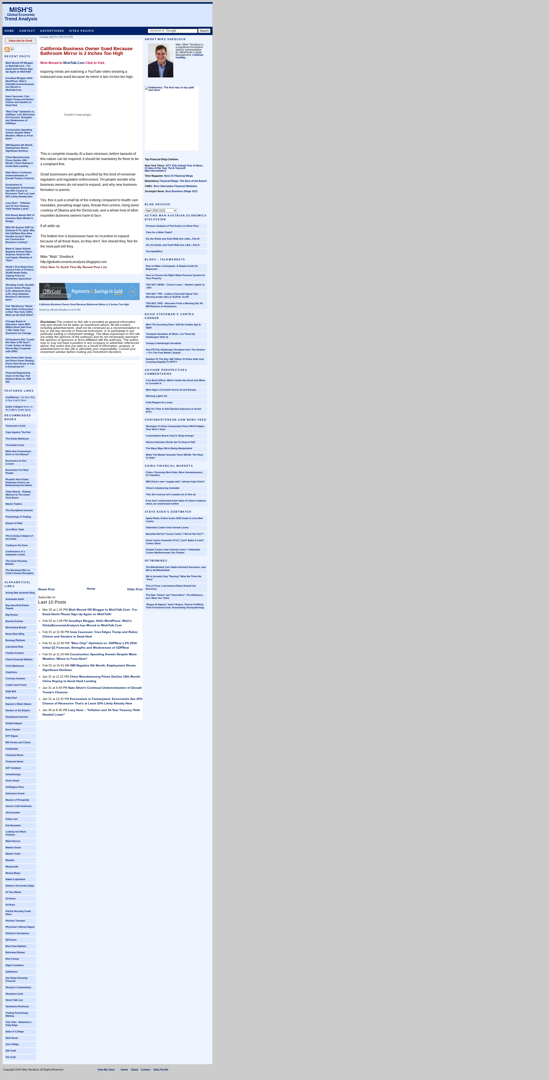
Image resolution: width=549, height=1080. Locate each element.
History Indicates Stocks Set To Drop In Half (170, 442)
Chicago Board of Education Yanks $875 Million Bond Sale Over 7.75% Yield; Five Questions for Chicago (18, 327)
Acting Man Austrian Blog (20, 592)
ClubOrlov (11, 672)
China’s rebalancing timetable (162, 488)
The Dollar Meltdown (17, 438)
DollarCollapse (14, 723)
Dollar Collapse (14, 406)
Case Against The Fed (18, 432)
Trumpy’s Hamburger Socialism (163, 343)
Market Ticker (13, 853)
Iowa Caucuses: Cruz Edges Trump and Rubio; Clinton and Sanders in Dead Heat (20, 100)
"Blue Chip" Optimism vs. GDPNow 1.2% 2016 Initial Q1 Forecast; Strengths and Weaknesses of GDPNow (20, 117)
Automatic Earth (15, 599)
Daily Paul (11, 697)
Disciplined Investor (17, 717)
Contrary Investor (15, 678)
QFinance (11, 939)
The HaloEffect (154, 251)
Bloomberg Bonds (16, 627)
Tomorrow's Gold (15, 425)
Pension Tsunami (15, 920)
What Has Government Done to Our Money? (18, 453)
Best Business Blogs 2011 (182, 191)
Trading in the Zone (17, 545)
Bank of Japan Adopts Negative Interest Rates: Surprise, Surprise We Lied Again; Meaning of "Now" (19, 254)
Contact (27, 30)
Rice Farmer (12, 959)
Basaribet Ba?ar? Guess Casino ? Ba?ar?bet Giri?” (175, 534)
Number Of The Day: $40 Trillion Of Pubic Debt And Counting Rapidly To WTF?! (175, 360)
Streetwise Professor (17, 1006)
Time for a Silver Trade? (159, 232)
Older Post (135, 589)
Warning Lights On (156, 396)
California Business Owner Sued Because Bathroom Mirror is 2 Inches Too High (86, 51)
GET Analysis (13, 768)
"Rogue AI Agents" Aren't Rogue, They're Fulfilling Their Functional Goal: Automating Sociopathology (175, 606)
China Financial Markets (19, 659)
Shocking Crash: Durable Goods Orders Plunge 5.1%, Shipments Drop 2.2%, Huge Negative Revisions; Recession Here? (20, 292)
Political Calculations (17, 933)
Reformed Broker (15, 952)
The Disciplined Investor (19, 510)
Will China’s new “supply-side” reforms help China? (175, 481)
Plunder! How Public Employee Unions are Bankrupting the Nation (19, 482)
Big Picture (12, 614)
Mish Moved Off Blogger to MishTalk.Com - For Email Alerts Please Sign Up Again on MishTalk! (19, 67)
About (134, 1069)
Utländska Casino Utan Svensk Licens (167, 527)
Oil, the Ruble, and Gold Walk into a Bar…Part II (172, 245)
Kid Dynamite (13, 825)
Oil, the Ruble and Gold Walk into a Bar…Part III (172, 238)
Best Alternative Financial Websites (175, 186)
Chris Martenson (15, 666)
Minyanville (12, 866)
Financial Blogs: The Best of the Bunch (183, 181)
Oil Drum (11, 898)
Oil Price (10, 904)
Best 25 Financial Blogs (178, 175)
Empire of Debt (14, 523)
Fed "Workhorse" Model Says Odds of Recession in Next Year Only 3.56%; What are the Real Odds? (20, 310)
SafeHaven (12, 971)
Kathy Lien (12, 819)
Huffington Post (15, 787)
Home (9, 30)
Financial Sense (14, 755)
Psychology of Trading (18, 516)
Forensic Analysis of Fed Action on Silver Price (172, 226)
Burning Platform (15, 640)
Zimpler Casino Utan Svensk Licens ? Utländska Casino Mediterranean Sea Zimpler (173, 551)
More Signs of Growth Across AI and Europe (171, 389)
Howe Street (12, 780)
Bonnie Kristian (14, 621)
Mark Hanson (13, 841)
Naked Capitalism (15, 879)
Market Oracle (13, 847)
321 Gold (11, 1057)
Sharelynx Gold (14, 993)
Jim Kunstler (13, 812)
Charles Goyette (15, 653)
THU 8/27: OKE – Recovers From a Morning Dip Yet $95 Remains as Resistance (174, 305)
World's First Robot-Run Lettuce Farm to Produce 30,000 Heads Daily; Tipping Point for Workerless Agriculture (20, 273)
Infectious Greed (15, 793)
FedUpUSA (12, 749)
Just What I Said (15, 529)
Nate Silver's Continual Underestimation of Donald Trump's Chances (20, 175)
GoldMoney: (13, 397)
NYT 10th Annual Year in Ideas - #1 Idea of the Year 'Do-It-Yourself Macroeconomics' (174, 168)
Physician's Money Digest (20, 927)
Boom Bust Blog (15, 634)
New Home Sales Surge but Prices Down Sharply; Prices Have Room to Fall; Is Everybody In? (20, 362)
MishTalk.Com (73, 63)
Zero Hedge (12, 1044)
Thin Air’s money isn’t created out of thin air (171, 494)
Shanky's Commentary (18, 987)
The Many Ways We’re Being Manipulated (169, 448)
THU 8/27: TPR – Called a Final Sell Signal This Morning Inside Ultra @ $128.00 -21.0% (172, 295)
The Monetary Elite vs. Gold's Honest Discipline (20, 571)
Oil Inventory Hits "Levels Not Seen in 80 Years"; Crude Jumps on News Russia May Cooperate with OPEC (20, 345)
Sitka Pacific (81, 30)
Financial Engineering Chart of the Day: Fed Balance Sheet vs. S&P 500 (18, 377)
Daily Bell (11, 691)
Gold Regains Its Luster (159, 402)
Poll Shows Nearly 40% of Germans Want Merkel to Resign (20, 218)
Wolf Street (12, 1038)
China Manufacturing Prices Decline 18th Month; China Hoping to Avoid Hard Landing (19, 161)
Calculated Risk (14, 646)
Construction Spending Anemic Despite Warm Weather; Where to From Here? (19, 134)
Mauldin (10, 860)
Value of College (15, 1031)
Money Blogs (13, 873)
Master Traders (14, 504)
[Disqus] (90, 419)
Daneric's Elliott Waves (18, 704)
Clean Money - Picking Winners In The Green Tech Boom (18, 494)
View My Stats (106, 1069)
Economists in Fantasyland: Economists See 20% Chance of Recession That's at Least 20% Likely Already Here (20, 190)
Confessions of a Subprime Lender (15, 553)
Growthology (13, 774)
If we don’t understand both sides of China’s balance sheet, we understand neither (176, 502)
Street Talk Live (14, 1000)
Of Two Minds (13, 892)
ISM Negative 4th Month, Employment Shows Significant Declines (19, 148)
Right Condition (15, 965)
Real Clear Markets (16, 946)
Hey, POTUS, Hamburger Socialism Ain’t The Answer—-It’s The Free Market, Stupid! (175, 351)
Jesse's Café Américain (19, 806)
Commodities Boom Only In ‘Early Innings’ (170, 435)
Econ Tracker (13, 729)
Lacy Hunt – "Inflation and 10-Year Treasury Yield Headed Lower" (18, 206)
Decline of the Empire (18, 710)
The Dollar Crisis (15, 445)
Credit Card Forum (16, 685)
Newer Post (46, 589)
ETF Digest (12, 736)
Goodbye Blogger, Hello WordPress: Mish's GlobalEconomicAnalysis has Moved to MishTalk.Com (20, 84)
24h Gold (11, 1050)
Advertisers (52, 30)
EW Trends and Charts (18, 742)
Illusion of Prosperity (17, 800)
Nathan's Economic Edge (20, 885)
